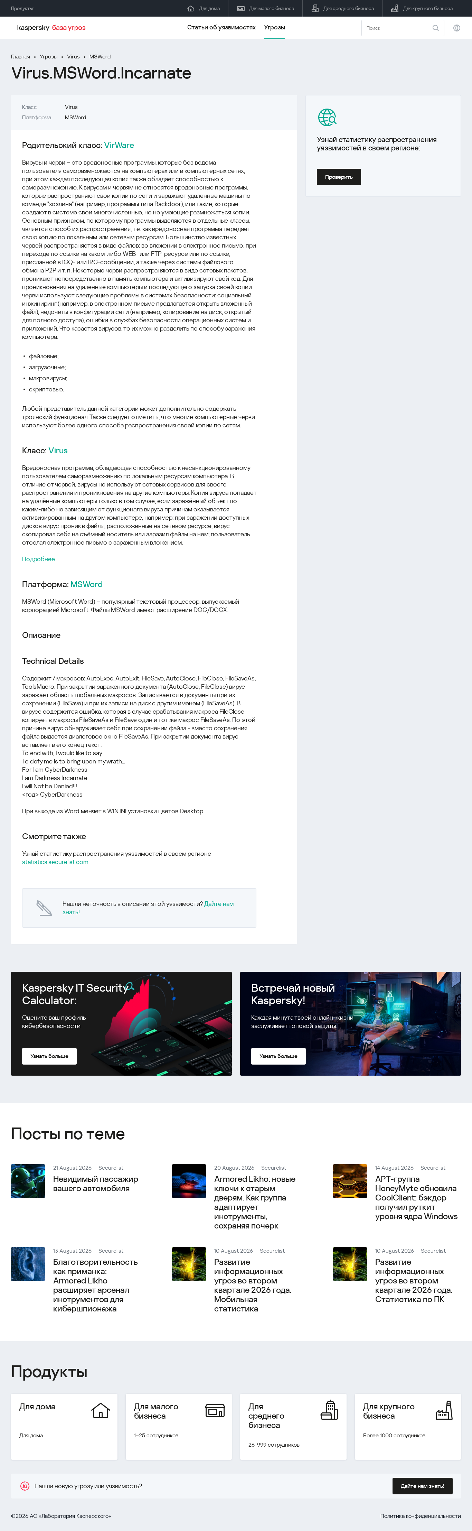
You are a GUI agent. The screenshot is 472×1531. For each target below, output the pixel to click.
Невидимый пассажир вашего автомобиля (95, 1183)
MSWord (100, 56)
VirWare (119, 145)
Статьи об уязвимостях (221, 27)
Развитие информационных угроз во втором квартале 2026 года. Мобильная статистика (253, 1285)
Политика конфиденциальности (420, 1516)
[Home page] (52, 28)
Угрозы (274, 27)
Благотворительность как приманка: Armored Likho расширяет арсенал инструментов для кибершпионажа (95, 1285)
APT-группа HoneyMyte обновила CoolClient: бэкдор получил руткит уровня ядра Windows (416, 1197)
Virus (73, 56)
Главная (20, 56)
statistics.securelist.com (55, 861)
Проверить (339, 177)
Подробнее (38, 559)
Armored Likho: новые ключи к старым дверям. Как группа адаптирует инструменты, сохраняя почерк (254, 1202)
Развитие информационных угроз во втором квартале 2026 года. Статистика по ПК (414, 1280)
